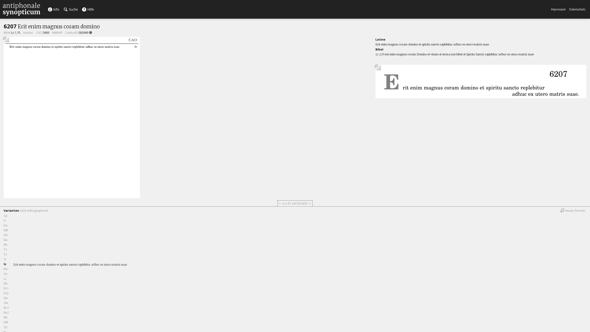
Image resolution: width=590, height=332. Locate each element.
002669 (83, 32)
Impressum (558, 9)
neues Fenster (575, 210)
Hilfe (90, 9)
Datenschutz (577, 9)
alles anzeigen (295, 203)
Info (55, 9)
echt (23, 210)
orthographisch (37, 210)
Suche (73, 9)
